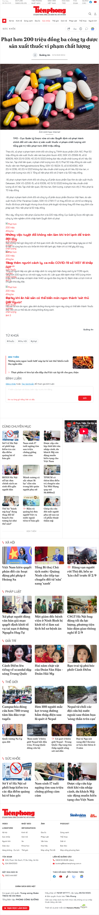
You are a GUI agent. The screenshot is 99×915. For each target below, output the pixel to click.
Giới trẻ (64, 21)
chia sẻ (68, 28)
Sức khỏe (46, 21)
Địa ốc (37, 21)
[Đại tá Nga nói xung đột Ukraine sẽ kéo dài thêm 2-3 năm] (86, 730)
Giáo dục (6, 846)
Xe (23, 841)
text (74, 28)
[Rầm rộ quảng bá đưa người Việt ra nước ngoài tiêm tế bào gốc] (31, 501)
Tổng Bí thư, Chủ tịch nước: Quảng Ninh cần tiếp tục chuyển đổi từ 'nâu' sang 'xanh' (48, 575)
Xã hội (11, 21)
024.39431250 (11, 863)
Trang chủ (4, 21)
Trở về (5, 103)
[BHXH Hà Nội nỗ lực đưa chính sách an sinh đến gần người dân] (10, 470)
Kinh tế (19, 21)
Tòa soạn (7, 857)
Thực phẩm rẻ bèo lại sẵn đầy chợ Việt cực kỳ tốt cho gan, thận (45, 372)
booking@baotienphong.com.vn (68, 863)
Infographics (29, 828)
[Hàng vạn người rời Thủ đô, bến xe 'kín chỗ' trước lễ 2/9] (82, 555)
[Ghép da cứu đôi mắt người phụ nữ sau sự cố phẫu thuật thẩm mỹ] (52, 501)
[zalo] (75, 876)
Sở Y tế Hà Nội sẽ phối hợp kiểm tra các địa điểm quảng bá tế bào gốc (10, 451)
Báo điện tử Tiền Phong (49, 11)
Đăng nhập (11, 384)
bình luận (86, 28)
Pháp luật (73, 21)
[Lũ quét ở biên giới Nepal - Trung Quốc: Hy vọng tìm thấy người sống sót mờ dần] (62, 730)
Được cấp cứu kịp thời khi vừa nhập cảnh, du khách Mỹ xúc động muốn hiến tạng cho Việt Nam (52, 452)
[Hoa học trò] (93, 816)
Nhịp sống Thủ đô (48, 850)
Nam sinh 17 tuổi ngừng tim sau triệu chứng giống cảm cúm (31, 449)
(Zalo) (71, 860)
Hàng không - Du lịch (10, 850)
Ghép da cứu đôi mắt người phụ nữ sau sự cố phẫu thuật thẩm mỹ (51, 514)
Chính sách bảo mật (25, 886)
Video (5, 823)
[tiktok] (68, 876)
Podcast (64, 823)
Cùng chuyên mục (16, 426)
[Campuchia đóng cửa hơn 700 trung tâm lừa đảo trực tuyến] (17, 695)
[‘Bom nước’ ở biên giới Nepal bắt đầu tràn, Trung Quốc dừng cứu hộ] (37, 730)
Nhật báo (26, 823)
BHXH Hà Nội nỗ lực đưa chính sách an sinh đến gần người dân (9, 483)
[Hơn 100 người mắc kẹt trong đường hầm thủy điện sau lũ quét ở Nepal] (49, 695)
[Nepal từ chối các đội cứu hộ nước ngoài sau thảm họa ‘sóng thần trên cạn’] (82, 695)
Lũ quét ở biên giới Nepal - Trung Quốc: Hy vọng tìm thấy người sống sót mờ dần (62, 744)
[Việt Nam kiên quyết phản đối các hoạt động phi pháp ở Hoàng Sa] (17, 555)
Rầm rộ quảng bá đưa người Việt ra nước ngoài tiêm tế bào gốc (31, 514)
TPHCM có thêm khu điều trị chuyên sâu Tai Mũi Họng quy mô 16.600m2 (52, 485)
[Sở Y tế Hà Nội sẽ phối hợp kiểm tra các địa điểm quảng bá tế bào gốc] (10, 436)
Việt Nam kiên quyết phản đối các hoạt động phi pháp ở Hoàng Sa (17, 573)
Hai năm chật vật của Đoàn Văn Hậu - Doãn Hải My (49, 670)
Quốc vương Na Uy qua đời (12, 740)
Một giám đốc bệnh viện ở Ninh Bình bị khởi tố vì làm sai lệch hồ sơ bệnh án (49, 622)
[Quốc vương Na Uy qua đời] (12, 730)
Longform (7, 828)
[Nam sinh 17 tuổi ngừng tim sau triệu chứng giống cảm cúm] (31, 436)
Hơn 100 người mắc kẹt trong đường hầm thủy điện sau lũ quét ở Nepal (49, 713)
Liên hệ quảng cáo (62, 857)
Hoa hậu (44, 846)
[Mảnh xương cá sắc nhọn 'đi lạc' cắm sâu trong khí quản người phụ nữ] (31, 470)
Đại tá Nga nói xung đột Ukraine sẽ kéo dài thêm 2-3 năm (86, 743)
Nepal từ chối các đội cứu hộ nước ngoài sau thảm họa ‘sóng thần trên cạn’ (81, 713)
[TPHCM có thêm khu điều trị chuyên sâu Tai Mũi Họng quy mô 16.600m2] (52, 470)
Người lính (93, 21)
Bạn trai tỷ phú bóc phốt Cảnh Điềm (81, 668)
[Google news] (83, 876)
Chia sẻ (5, 81)
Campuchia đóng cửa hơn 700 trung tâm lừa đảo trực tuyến (15, 713)
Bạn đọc (63, 846)
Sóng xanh (28, 21)
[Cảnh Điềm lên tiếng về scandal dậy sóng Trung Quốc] (17, 654)
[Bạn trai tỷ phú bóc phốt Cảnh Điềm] (82, 654)
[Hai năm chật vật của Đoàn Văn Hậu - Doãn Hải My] (49, 654)
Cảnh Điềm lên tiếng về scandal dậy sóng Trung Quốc (16, 670)
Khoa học (25, 846)
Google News (92, 28)
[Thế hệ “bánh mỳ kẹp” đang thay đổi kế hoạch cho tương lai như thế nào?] (10, 501)
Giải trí (10, 641)
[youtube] (95, 2)
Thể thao (83, 21)
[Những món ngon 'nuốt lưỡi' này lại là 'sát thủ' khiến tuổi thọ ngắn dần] (83, 362)
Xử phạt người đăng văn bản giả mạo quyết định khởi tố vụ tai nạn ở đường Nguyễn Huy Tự (16, 624)
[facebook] (90, 2)
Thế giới (55, 21)
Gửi (84, 398)
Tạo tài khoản (28, 384)
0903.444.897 (11, 875)
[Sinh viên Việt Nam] (78, 816)
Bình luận (5, 96)
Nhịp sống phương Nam (70, 850)
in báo (80, 28)
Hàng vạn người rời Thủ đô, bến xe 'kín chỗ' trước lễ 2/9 (81, 571)
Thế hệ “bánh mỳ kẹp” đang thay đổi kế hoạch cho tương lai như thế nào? (9, 516)
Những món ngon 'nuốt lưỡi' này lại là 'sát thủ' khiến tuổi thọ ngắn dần (38, 362)
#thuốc (10, 341)
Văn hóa (44, 841)
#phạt (34, 341)
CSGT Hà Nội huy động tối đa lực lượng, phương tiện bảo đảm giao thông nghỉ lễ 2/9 (81, 624)
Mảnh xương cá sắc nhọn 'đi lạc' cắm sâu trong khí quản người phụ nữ (31, 483)
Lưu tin (5, 88)
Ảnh (43, 823)
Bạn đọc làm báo (17, 908)
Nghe (5, 74)
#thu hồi (22, 341)
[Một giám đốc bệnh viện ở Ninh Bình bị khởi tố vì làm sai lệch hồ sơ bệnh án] (49, 604)
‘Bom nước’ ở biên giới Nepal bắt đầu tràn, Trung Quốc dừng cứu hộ (37, 743)
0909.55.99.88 (62, 860)
